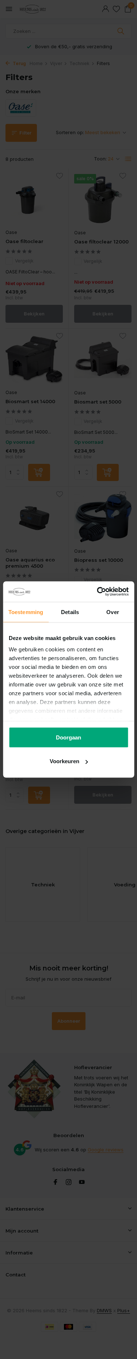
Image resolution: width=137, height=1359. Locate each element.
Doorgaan (68, 737)
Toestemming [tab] (25, 612)
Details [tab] (70, 612)
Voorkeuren (64, 761)
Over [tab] (112, 612)
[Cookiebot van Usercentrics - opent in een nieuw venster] (97, 592)
